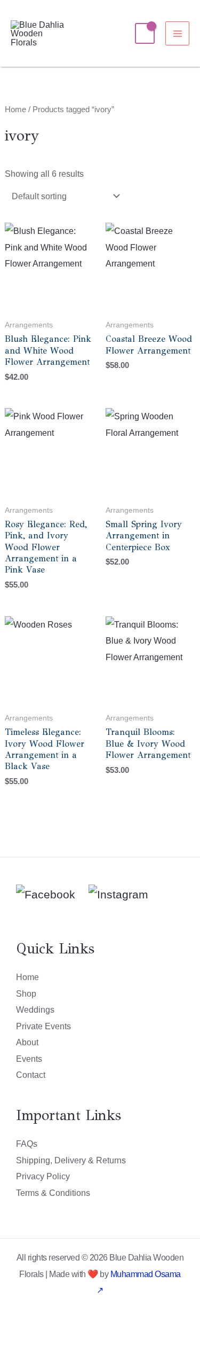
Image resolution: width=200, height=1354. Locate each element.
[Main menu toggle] (177, 33)
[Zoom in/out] (17, 1325)
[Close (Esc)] (126, 1325)
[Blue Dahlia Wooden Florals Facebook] (45, 894)
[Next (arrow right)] (53, 1345)
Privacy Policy (43, 1176)
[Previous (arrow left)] (17, 1345)
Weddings (35, 1009)
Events (29, 1058)
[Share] (90, 1325)
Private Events (43, 1026)
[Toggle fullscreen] (53, 1325)
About (27, 1042)
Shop (26, 993)
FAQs (26, 1143)
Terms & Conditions (53, 1193)
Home (15, 109)
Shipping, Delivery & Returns (71, 1160)
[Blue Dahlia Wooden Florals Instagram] (111, 894)
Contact (30, 1074)
